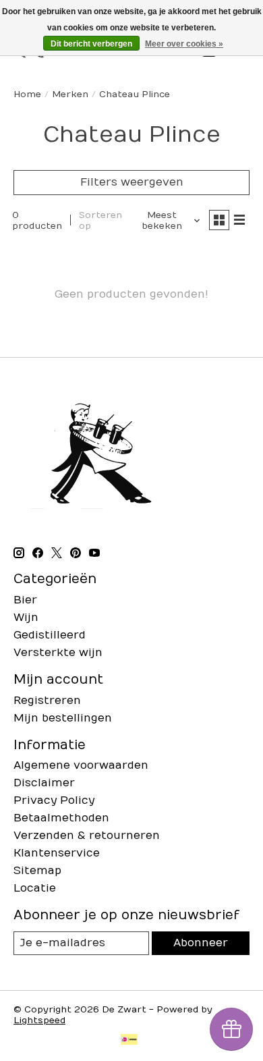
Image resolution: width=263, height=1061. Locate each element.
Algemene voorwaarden (80, 765)
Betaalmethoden (61, 818)
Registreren (47, 701)
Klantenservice (56, 853)
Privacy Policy (53, 800)
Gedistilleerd (49, 635)
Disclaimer (44, 783)
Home (27, 94)
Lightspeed (39, 1020)
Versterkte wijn (58, 653)
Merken (70, 94)
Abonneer (200, 943)
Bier (25, 600)
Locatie (34, 888)
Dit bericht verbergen (91, 44)
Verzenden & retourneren (86, 835)
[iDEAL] (129, 1041)
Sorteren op (100, 221)
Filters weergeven (131, 182)
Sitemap (37, 871)
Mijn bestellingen (62, 718)
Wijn (25, 617)
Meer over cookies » (184, 44)
